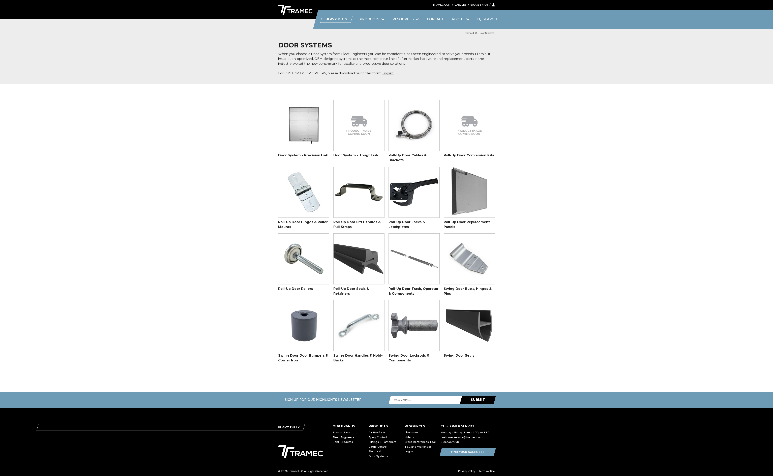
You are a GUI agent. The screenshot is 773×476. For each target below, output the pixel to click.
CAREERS (460, 4)
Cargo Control (378, 446)
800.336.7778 (479, 4)
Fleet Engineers (343, 437)
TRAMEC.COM (442, 4)
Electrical (375, 451)
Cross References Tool (420, 441)
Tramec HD (471, 33)
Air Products (377, 432)
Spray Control (378, 437)
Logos (409, 451)
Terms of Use (486, 471)
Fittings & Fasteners (382, 441)
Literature (411, 432)
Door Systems (487, 33)
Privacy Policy (466, 471)
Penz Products (343, 441)
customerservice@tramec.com (462, 437)
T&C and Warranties (418, 446)
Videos (409, 437)
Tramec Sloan (342, 432)
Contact (435, 19)
